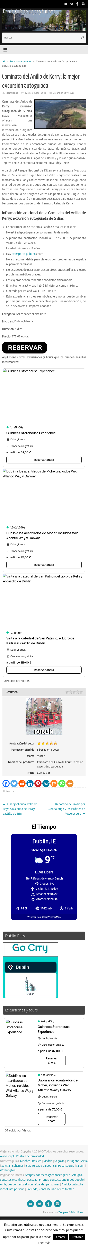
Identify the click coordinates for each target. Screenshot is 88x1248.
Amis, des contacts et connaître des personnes (30, 1184)
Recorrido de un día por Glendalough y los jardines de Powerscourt (66, 808)
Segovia (59, 1161)
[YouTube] (66, 4)
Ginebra (25, 1161)
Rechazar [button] (77, 1237)
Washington (8, 1170)
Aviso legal (7, 1156)
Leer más (44, 1243)
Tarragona (73, 1161)
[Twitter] (71, 4)
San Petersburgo (63, 1166)
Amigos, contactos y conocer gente (47, 1175)
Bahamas (17, 1166)
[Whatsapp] (61, 783)
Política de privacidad (30, 1156)
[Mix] (54, 783)
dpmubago (12, 92)
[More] (69, 783)
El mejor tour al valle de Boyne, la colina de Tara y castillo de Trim (20, 808)
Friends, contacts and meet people (61, 1180)
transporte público (24, 254)
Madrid (47, 1161)
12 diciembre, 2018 (35, 92)
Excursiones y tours (20, 61)
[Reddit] (22, 783)
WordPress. (77, 1212)
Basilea (36, 1161)
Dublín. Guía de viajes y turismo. (29, 11)
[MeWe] (46, 783)
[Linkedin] (30, 783)
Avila (84, 1161)
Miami (80, 1166)
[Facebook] (77, 4)
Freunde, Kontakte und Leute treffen (50, 1189)
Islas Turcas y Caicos (38, 1166)
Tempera (63, 1212)
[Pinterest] (38, 783)
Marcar (10, 791)
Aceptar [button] (60, 1237)
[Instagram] (83, 4)
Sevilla (5, 1166)
